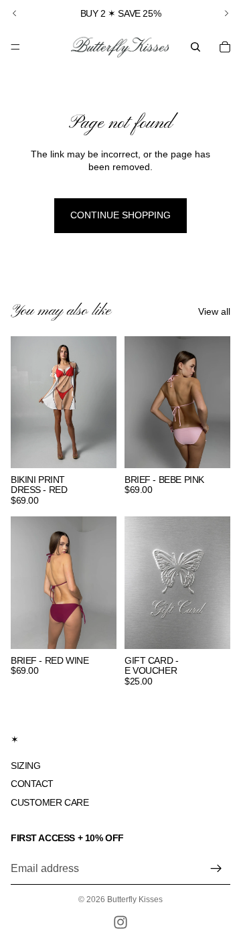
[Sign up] (216, 868)
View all (214, 311)
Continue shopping (120, 215)
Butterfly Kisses (135, 899)
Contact (32, 783)
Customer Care (50, 801)
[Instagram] (120, 922)
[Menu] (15, 46)
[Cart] (225, 47)
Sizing (25, 765)
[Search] (195, 47)
